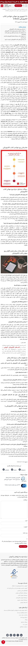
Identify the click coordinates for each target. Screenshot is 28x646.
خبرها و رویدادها (24, 617)
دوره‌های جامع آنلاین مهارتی (21, 593)
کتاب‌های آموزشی (23, 602)
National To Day (21, 462)
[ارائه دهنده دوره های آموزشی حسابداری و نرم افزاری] (6, 6)
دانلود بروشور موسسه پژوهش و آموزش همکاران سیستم (15, 610)
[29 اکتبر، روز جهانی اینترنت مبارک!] (24, 485)
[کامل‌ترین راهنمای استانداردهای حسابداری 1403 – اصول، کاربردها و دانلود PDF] (24, 478)
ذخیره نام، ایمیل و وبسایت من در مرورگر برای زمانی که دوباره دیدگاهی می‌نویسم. (14, 542)
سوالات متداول (24, 622)
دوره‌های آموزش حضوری (22, 600)
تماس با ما (25, 624)
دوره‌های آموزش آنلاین (22, 595)
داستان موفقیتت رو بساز (22, 612)
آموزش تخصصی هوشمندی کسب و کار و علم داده (17, 588)
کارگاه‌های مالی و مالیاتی (22, 590)
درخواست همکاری (23, 627)
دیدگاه (25, 500)
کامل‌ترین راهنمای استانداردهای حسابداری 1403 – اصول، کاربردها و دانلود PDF (15, 479)
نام (26, 521)
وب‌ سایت (25, 533)
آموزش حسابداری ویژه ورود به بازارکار (19, 586)
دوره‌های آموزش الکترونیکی (21, 598)
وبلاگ (26, 620)
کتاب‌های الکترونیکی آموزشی (12, 347)
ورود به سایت (18, 5)
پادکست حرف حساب (23, 615)
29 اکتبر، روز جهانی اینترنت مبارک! (12, 485)
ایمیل (25, 527)
